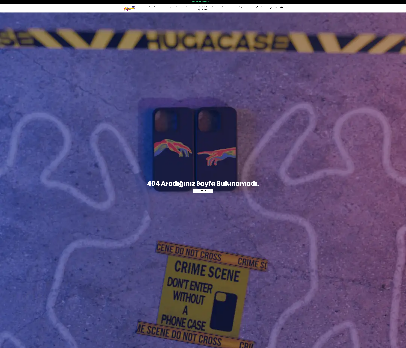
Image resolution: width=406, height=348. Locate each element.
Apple (156, 7)
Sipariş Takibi (203, 9)
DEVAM (203, 191)
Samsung (167, 7)
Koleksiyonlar (241, 7)
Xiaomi (178, 7)
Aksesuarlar (226, 7)
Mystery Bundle (257, 7)
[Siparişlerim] (276, 8)
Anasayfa (147, 7)
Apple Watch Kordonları (208, 7)
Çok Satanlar (191, 7)
